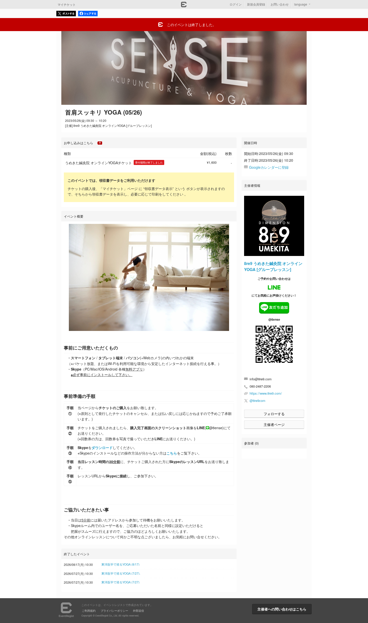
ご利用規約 (89, 610)
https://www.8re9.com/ (266, 393)
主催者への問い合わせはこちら (281, 608)
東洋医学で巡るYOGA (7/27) (120, 582)
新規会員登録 (256, 4)
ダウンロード (102, 447)
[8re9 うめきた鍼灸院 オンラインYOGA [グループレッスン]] (274, 226)
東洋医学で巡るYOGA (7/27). (120, 573)
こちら (171, 453)
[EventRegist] (184, 6)
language (300, 4)
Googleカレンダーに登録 (269, 167)
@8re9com (257, 400)
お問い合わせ (280, 4)
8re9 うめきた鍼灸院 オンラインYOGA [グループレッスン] (273, 266)
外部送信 (138, 610)
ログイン (236, 4)
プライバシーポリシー (114, 610)
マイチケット (67, 4)
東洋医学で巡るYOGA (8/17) (120, 564)
